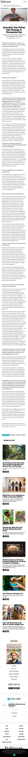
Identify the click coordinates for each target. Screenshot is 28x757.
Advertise (7, 734)
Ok (14, 755)
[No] (26, 753)
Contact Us (21, 725)
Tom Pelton (23, 435)
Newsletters (14, 679)
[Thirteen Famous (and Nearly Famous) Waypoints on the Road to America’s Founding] (14, 549)
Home (2, 5)
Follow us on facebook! (9, 688)
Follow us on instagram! (19, 688)
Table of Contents (14, 676)
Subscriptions (6, 731)
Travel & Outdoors (14, 5)
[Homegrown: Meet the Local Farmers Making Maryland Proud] (14, 516)
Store (7, 739)
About (7, 725)
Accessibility (21, 734)
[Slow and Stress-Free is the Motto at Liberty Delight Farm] (14, 612)
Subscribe (14, 666)
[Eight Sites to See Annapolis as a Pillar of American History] (14, 484)
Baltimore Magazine (13, 2)
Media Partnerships (6, 736)
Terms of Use (21, 728)
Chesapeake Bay (12, 435)
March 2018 (7, 5)
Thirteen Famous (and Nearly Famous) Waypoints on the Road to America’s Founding (14, 561)
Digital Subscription (14, 671)
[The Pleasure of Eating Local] (14, 583)
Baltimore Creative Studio (6, 742)
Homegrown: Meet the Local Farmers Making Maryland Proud (12, 529)
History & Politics (6, 493)
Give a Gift (14, 668)
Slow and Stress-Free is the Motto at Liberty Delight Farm (13, 623)
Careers (6, 728)
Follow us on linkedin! (16, 688)
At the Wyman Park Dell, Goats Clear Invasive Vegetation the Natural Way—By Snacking (13, 464)
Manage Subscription (14, 674)
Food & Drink (5, 525)
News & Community (6, 460)
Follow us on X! (12, 688)
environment (18, 435)
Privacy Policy (21, 731)
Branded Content (21, 736)
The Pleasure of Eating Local (13, 593)
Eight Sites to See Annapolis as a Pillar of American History (13, 496)
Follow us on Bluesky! (14, 688)
